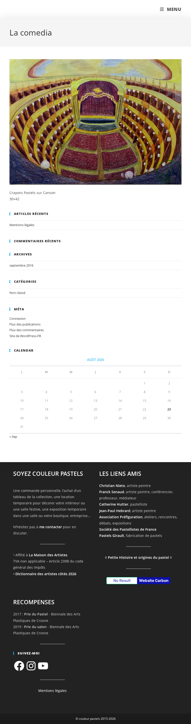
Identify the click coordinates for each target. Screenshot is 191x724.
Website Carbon (153, 580)
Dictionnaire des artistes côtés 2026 (45, 573)
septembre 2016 (21, 265)
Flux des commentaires (26, 330)
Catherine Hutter (113, 504)
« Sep (13, 436)
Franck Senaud (111, 491)
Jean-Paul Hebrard (114, 510)
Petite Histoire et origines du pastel (138, 557)
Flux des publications (25, 324)
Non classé (17, 292)
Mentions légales (21, 225)
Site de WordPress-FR (25, 336)
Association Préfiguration (121, 517)
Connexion (17, 318)
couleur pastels (30, 9)
